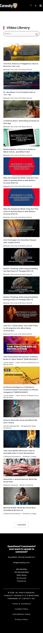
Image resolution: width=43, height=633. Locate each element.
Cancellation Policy (21, 614)
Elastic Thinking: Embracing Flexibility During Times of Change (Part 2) (20, 269)
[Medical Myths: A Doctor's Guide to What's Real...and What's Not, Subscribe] (21, 137)
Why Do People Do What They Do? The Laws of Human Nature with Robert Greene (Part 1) (20, 211)
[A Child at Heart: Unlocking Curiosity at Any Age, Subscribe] (21, 109)
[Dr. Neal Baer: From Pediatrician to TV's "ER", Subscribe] (21, 80)
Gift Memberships (21, 572)
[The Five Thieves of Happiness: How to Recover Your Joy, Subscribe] (21, 52)
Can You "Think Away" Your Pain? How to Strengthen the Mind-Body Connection (20, 328)
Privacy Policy (21, 619)
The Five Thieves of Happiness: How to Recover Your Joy (21, 65)
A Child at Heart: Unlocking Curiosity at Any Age (21, 122)
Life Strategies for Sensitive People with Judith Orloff (19, 241)
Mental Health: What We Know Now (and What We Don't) (19, 509)
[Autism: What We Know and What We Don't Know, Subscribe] (21, 408)
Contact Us (21, 581)
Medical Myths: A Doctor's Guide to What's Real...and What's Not (19, 150)
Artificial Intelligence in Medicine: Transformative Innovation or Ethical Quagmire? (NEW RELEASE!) (20, 389)
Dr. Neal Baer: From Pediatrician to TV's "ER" (19, 93)
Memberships (21, 569)
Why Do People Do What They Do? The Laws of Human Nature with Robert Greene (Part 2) (20, 180)
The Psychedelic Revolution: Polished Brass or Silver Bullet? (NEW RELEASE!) (20, 358)
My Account (21, 578)
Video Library (22, 575)
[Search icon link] (36, 5)
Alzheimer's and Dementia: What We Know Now (20, 480)
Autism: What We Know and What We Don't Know (20, 421)
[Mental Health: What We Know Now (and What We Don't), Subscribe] (21, 496)
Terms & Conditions (21, 604)
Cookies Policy (21, 609)
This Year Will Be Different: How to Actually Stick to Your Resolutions (19, 452)
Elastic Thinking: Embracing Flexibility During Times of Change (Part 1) (20, 298)
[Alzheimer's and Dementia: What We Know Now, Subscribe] (21, 467)
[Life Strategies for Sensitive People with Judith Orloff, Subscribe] (21, 228)
